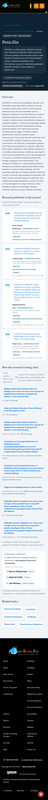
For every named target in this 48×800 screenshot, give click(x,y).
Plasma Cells (9, 624)
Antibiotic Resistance (13, 617)
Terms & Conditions (34, 707)
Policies (30, 674)
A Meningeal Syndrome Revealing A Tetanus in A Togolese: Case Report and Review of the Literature (27, 251)
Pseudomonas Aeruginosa (31, 624)
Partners (30, 720)
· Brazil (21, 571)
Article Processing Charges (10, 735)
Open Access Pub (11, 25)
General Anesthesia (12, 609)
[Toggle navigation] (42, 6)
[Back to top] (41, 794)
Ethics (29, 681)
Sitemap (30, 743)
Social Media (32, 714)
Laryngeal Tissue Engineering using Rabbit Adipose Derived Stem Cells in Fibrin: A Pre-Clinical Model (27, 336)
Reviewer (6, 727)
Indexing (30, 661)
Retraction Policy (33, 687)
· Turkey (19, 577)
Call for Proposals (10, 687)
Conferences (8, 694)
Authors (6, 714)
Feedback (30, 668)
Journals (6, 743)
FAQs (5, 749)
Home (5, 661)
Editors (6, 720)
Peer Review (8, 681)
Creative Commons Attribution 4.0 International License (21, 780)
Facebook (8, 791)
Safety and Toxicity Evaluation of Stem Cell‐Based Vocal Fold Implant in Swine (23, 409)
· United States (21, 583)
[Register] (30, 5)
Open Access (8, 674)
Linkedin (35, 791)
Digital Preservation (34, 694)
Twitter (21, 791)
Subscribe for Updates (32, 735)
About (5, 668)
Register (30, 727)
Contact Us (31, 749)
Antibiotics (32, 617)
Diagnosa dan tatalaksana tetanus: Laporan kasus (23, 487)
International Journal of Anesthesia (18, 31)
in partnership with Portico (31, 760)
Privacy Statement (34, 701)
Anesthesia (30, 609)
